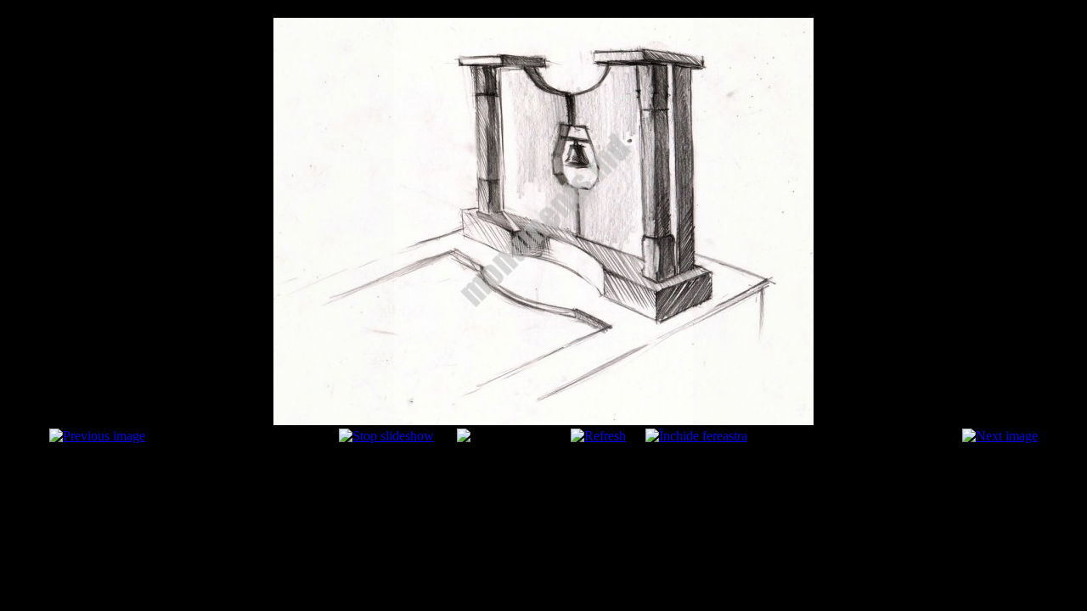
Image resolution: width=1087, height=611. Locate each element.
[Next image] (1000, 436)
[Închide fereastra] (696, 436)
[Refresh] (598, 436)
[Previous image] (97, 436)
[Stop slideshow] (386, 436)
